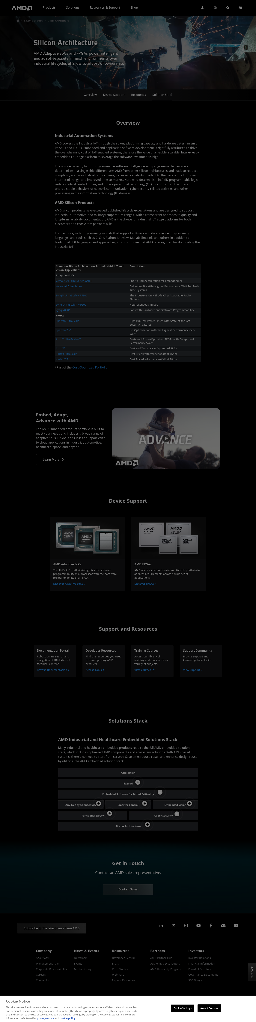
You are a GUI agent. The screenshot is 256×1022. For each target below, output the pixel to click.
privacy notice (45, 1018)
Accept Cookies (209, 1008)
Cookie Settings (183, 1008)
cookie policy (67, 1018)
